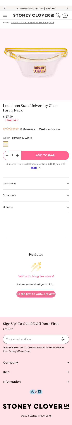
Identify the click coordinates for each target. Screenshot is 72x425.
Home (5, 22)
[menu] (5, 15)
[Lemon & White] (5, 143)
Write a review (49, 129)
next (67, 8)
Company (10, 362)
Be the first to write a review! (36, 294)
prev (4, 8)
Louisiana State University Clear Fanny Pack (32, 22)
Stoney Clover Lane (40, 415)
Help (6, 372)
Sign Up (62, 339)
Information (12, 382)
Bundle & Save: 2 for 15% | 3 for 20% (35, 8)
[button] (5, 15)
